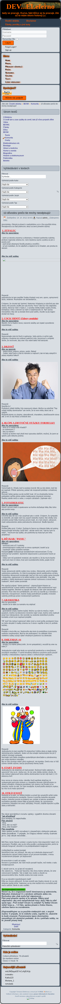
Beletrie (6, 161)
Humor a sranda (9, 151)
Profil (8, 63)
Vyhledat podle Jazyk (10, 195)
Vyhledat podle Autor (10, 180)
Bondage (7, 146)
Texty (8, 79)
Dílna (5, 130)
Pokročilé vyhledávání (11, 946)
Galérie (8, 75)
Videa (5, 122)
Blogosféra (7, 153)
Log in (8, 43)
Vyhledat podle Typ (9, 203)
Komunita (35, 104)
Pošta (8, 69)
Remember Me (8, 39)
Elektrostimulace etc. (11, 143)
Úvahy (7, 140)
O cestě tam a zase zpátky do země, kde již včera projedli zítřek (28, 120)
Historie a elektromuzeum (13, 156)
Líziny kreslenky (12, 82)
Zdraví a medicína (10, 148)
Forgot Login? (10, 47)
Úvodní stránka (12, 21)
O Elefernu (7, 117)
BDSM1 (6, 125)
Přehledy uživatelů (13, 66)
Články (6, 127)
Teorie (7, 135)
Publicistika (7, 158)
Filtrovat (5, 174)
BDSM (26, 104)
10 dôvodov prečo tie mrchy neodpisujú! (26, 212)
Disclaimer (31, 21)
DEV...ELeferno (30, 6)
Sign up (8, 50)
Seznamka (9, 72)
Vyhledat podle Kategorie (12, 188)
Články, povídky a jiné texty (17, 24)
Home (7, 60)
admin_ (45, 218)
